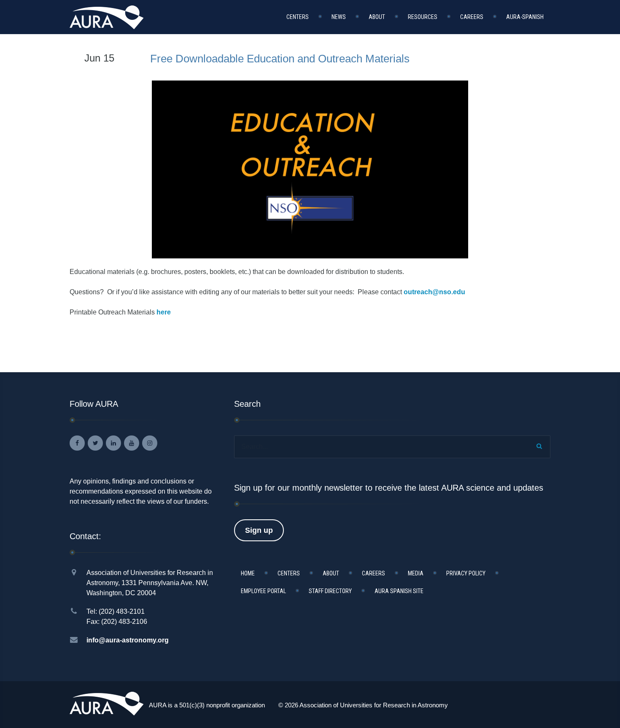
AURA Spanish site (399, 591)
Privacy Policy (465, 573)
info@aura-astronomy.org (127, 640)
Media (415, 573)
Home (248, 573)
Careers (471, 16)
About (377, 16)
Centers (297, 16)
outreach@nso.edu (434, 291)
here (163, 312)
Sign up (259, 530)
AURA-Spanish (525, 16)
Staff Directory (330, 591)
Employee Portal (263, 591)
